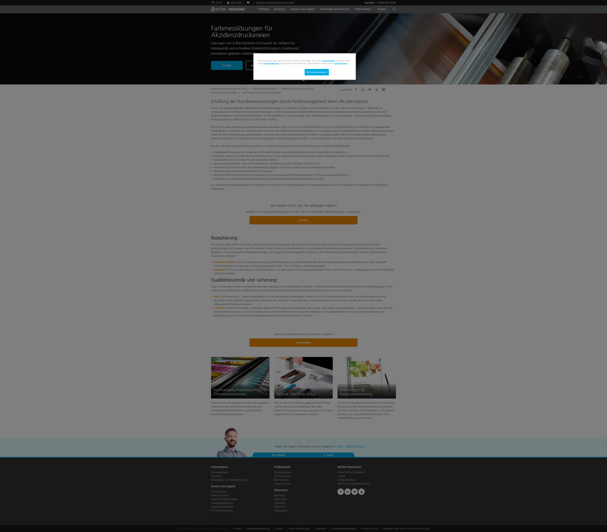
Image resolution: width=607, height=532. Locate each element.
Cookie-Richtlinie (328, 61)
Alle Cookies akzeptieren (316, 72)
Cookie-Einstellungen (271, 63)
